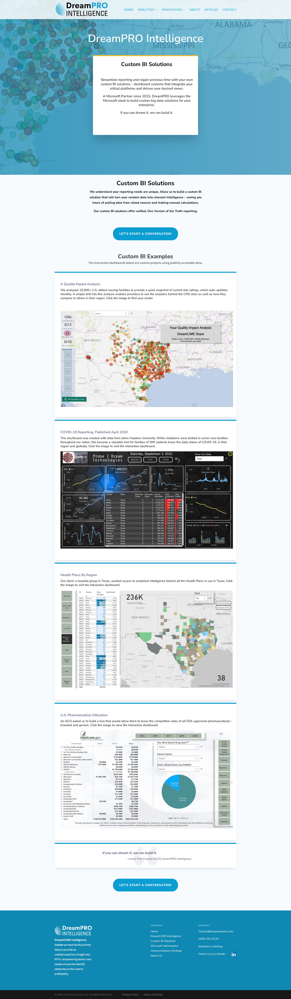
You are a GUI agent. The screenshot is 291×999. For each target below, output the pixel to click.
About (195, 10)
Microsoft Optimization (164, 946)
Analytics (146, 10)
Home (128, 10)
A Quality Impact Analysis (80, 284)
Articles (211, 10)
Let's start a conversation (145, 234)
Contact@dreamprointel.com (215, 931)
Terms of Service (153, 994)
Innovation (172, 10)
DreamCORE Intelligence (166, 936)
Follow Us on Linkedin (211, 954)
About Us (156, 955)
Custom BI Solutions (163, 941)
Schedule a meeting (210, 946)
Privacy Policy (130, 994)
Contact (229, 10)
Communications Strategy (166, 951)
